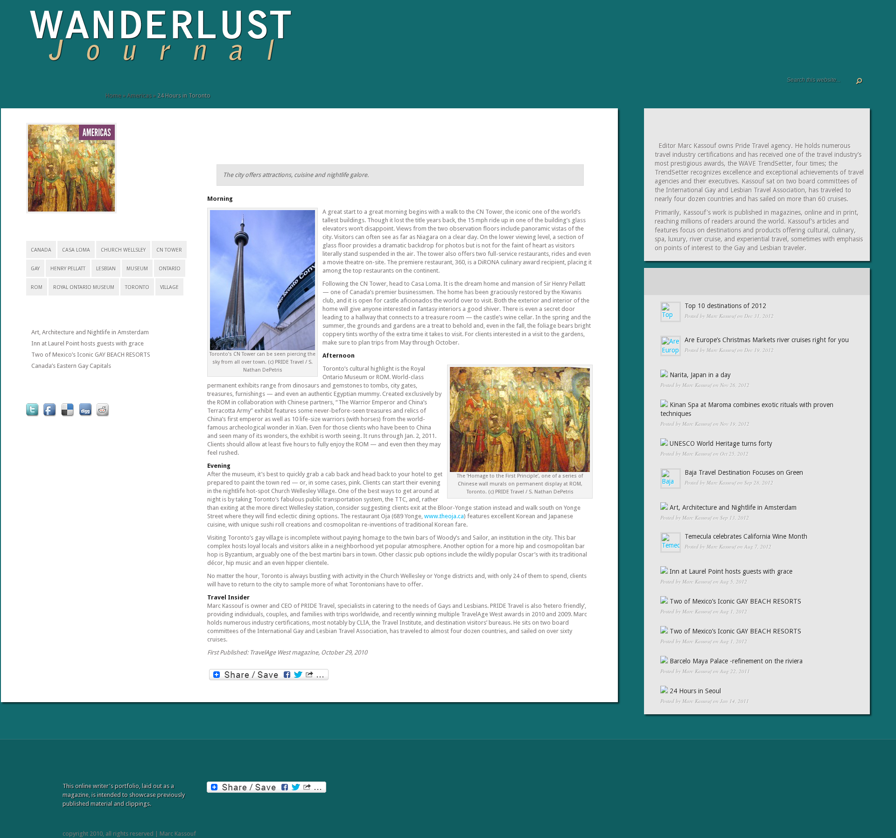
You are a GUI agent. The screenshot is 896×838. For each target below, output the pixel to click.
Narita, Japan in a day (700, 375)
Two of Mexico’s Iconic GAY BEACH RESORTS (90, 354)
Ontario (170, 269)
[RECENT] (681, 281)
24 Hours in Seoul (695, 691)
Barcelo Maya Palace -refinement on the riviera (736, 661)
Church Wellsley (123, 250)
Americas (139, 95)
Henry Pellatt (67, 269)
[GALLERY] (38, 87)
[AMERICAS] (97, 133)
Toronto (137, 287)
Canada (41, 250)
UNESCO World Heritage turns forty (721, 443)
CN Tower (169, 250)
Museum (137, 269)
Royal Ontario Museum (83, 287)
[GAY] (100, 87)
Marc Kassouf (721, 315)
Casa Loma (76, 250)
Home (113, 95)
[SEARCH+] (45, 87)
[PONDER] (82, 87)
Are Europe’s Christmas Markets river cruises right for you (767, 340)
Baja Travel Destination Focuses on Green (744, 472)
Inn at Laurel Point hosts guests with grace (87, 343)
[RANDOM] (830, 281)
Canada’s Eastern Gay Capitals (71, 365)
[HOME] (31, 87)
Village (169, 287)
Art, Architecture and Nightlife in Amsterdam (90, 332)
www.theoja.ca (444, 516)
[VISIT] (54, 87)
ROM (36, 287)
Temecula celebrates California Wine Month (746, 536)
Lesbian (106, 269)
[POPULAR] (756, 281)
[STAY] (63, 87)
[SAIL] (72, 87)
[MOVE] (91, 87)
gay (35, 269)
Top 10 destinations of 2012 (725, 306)
